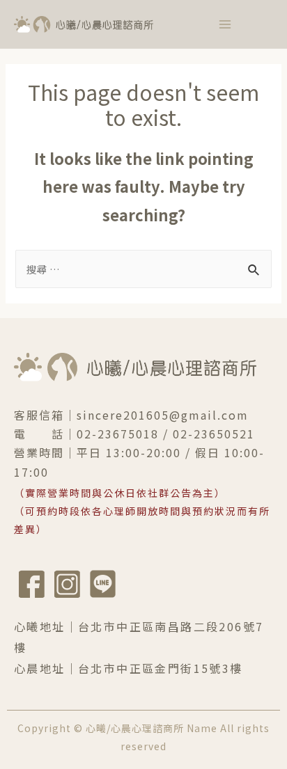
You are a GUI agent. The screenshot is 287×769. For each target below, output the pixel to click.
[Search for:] (143, 269)
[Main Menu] (225, 24)
